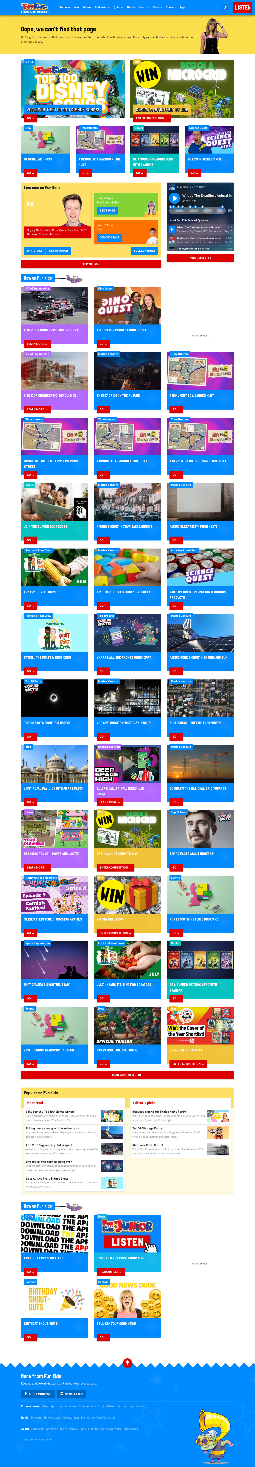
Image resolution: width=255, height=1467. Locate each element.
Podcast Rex (130, 1429)
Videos (87, 7)
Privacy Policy (77, 1429)
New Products (138, 1406)
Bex (83, 1418)
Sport (53, 1406)
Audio (63, 1406)
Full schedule (144, 251)
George (67, 1418)
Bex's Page (107, 211)
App (182, 7)
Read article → (111, 1272)
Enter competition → (152, 118)
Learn (143, 7)
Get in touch (58, 251)
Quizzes (118, 7)
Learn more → (37, 344)
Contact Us (37, 1429)
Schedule (36, 1418)
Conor (91, 1418)
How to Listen (52, 1418)
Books (131, 7)
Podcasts (101, 7)
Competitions (87, 1406)
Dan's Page (35, 251)
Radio (63, 7)
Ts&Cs (63, 1429)
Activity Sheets (107, 1406)
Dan (76, 1418)
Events (157, 7)
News (45, 1406)
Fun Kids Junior (107, 1418)
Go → (30, 118)
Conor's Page (109, 237)
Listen (243, 7)
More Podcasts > (200, 258)
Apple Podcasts (40, 1394)
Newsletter (74, 1394)
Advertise (52, 1429)
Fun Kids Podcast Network (104, 1429)
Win (76, 7)
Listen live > (91, 264)
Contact (171, 7)
